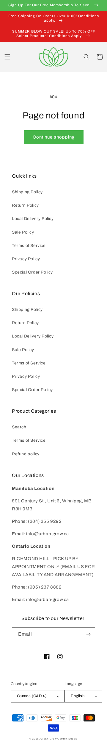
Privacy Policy (26, 259)
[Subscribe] (88, 634)
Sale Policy (23, 232)
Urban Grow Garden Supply (59, 738)
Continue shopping (54, 137)
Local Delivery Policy (33, 218)
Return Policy (25, 205)
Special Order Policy (32, 272)
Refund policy (26, 454)
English (77, 696)
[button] (7, 56)
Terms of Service (29, 245)
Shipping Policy (27, 192)
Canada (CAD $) (32, 696)
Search (19, 427)
